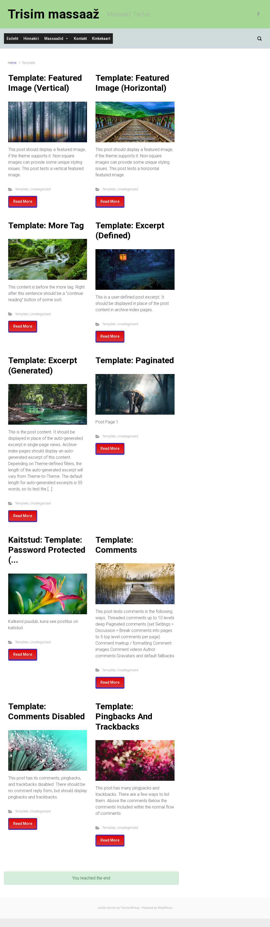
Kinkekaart (101, 38)
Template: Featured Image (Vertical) (45, 83)
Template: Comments (116, 545)
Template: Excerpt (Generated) (42, 365)
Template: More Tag (46, 225)
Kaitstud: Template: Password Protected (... (46, 550)
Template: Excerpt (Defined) (129, 230)
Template (21, 189)
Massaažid (53, 38)
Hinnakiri (31, 38)
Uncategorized (40, 189)
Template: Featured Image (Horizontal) (132, 83)
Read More (22, 201)
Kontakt (80, 38)
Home (12, 63)
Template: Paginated (134, 360)
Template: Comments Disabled (46, 711)
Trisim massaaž (53, 14)
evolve (102, 908)
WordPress (165, 908)
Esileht (12, 38)
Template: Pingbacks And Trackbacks (123, 716)
